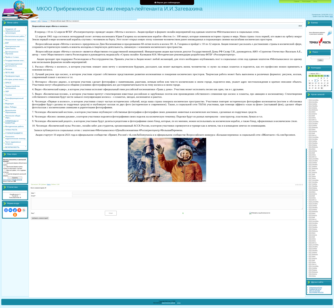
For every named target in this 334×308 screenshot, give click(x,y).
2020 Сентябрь (313, 244)
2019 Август (313, 219)
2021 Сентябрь (313, 266)
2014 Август (313, 119)
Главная (296, 1)
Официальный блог (315, 287)
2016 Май (312, 152)
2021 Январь (313, 252)
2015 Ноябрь (313, 141)
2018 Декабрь (313, 207)
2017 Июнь (312, 176)
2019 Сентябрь (313, 221)
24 (325, 85)
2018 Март (312, 192)
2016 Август (313, 156)
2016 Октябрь (313, 160)
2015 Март (312, 129)
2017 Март (312, 170)
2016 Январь (313, 145)
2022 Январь (313, 270)
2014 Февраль (313, 109)
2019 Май (312, 217)
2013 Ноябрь (313, 104)
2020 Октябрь (313, 246)
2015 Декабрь (313, 143)
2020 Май (312, 237)
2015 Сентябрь (313, 137)
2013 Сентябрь (313, 100)
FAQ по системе (314, 290)
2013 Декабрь (313, 106)
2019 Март (312, 213)
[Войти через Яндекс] (19, 210)
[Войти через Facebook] (15, 210)
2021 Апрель (313, 258)
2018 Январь (313, 188)
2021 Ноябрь (313, 268)
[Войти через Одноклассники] (15, 215)
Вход (315, 1)
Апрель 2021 (314, 73)
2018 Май (312, 195)
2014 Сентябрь (313, 121)
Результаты (7, 179)
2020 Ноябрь (313, 248)
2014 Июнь (312, 117)
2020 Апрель (313, 235)
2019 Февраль (313, 211)
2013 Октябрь (313, 102)
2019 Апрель (313, 215)
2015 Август (313, 135)
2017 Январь (313, 166)
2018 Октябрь (313, 203)
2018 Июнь (312, 197)
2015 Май (312, 133)
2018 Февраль (313, 190)
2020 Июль (312, 240)
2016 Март (312, 149)
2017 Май (312, 174)
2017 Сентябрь (313, 180)
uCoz (179, 303)
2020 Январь (313, 229)
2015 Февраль (313, 127)
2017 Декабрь (313, 186)
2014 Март (312, 111)
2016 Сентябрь (313, 158)
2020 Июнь (312, 238)
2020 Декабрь (313, 250)
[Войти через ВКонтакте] (10, 210)
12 (310, 83)
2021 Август (313, 264)
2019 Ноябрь (313, 225)
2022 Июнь (312, 276)
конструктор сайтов (168, 303)
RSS (331, 16)
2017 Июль (312, 178)
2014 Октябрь (313, 123)
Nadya (48, 184)
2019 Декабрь (313, 227)
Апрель (44, 21)
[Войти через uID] (6, 210)
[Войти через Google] (24, 210)
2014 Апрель (313, 113)
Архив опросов (17, 179)
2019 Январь (313, 209)
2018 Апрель (313, 194)
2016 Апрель (313, 151)
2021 (39, 21)
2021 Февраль (313, 254)
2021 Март (312, 256)
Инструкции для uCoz (316, 292)
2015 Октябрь (313, 139)
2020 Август (313, 242)
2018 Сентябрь (313, 201)
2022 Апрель (313, 274)
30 (322, 88)
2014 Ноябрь (313, 125)
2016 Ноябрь (313, 162)
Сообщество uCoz (315, 289)
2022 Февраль (313, 272)
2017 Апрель (313, 172)
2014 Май (312, 115)
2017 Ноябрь (313, 184)
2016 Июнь (312, 154)
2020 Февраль (313, 231)
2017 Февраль (313, 168)
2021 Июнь (312, 262)
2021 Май (312, 260)
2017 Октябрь (313, 182)
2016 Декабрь (313, 164)
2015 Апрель (313, 131)
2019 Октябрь (313, 223)
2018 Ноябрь (313, 205)
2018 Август (313, 199)
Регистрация (306, 1)
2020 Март (312, 233)
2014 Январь (313, 108)
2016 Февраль (313, 147)
